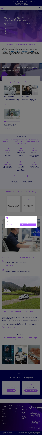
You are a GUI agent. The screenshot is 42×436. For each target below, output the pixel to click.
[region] (21, 222)
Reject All (23, 224)
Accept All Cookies (32, 224)
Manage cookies (9, 224)
